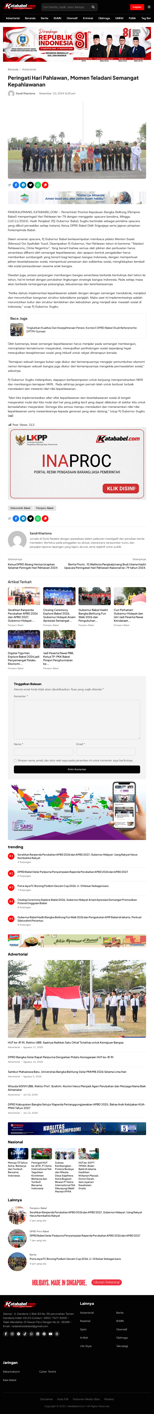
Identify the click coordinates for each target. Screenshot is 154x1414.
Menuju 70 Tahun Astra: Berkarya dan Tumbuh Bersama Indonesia (18, 1169)
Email (80, 744)
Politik (132, 18)
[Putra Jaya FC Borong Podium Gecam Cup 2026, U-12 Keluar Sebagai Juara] (17, 1270)
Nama (18, 744)
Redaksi (109, 1399)
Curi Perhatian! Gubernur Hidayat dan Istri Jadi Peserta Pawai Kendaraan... (128, 615)
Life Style (86, 1346)
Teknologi (122, 1346)
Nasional (85, 1321)
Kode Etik (63, 1399)
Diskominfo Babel (20, 508)
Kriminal (88, 18)
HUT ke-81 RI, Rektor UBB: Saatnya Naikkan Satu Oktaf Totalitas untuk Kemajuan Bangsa (65, 1042)
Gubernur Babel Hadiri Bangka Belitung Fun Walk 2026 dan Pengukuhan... (93, 615)
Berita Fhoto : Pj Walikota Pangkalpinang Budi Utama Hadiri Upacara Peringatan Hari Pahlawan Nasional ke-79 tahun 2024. (105, 566)
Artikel (84, 1338)
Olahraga (104, 18)
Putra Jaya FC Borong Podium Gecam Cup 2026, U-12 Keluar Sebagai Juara (63, 885)
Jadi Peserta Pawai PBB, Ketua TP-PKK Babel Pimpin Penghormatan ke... (58, 658)
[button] (45, 185)
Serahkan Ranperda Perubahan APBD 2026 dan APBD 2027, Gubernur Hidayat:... (23, 615)
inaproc (137, 7)
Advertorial (13, 18)
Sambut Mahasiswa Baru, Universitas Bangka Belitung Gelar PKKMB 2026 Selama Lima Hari (67, 1071)
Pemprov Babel (44, 508)
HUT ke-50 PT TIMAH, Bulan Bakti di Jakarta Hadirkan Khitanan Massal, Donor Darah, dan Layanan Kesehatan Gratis (89, 1175)
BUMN (57, 18)
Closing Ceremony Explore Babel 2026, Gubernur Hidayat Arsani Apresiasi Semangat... (59, 615)
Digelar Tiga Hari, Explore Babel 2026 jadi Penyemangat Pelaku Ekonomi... (23, 658)
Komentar (21, 696)
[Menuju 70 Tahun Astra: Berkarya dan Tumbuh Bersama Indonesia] (18, 1158)
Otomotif (72, 18)
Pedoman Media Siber (86, 1399)
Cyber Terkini (47, 1371)
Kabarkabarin (11, 1371)
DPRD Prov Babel (39, 1231)
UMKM (119, 18)
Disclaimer (46, 1399)
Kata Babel (9, 1380)
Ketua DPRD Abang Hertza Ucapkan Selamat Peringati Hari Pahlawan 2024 (32, 566)
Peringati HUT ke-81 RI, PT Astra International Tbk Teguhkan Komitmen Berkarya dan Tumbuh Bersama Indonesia (41, 1175)
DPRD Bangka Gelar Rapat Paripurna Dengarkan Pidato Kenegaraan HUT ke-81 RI (60, 1057)
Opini (83, 1329)
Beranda (30, 18)
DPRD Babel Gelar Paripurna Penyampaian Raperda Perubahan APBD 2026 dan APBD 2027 (72, 871)
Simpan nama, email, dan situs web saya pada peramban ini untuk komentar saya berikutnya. (75, 760)
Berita (44, 18)
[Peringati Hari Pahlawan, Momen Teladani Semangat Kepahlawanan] (77, 178)
